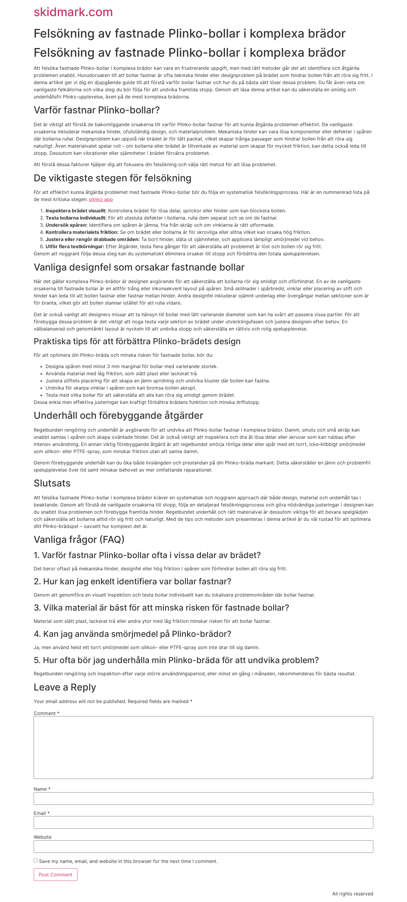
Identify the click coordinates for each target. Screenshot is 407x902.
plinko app (101, 199)
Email (42, 813)
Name (42, 789)
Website (43, 837)
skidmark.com (73, 11)
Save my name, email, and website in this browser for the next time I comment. (128, 861)
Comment (47, 713)
